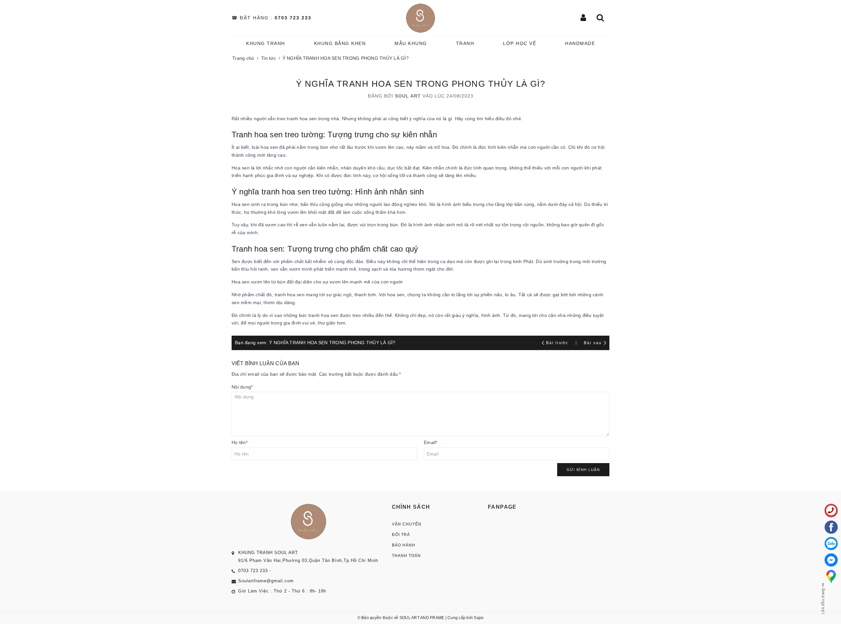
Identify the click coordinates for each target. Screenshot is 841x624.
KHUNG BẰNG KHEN (340, 43)
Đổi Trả (401, 534)
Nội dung (242, 387)
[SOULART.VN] (420, 18)
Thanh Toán (406, 555)
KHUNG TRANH (265, 43)
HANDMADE (580, 43)
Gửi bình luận (583, 470)
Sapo (479, 617)
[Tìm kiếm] (600, 18)
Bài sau (593, 343)
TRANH (465, 43)
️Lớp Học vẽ (519, 43)
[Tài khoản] (584, 18)
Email (431, 442)
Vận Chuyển (406, 524)
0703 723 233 (293, 17)
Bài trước (558, 343)
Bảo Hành (403, 545)
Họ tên (240, 442)
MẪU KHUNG (411, 43)
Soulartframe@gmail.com (266, 580)
